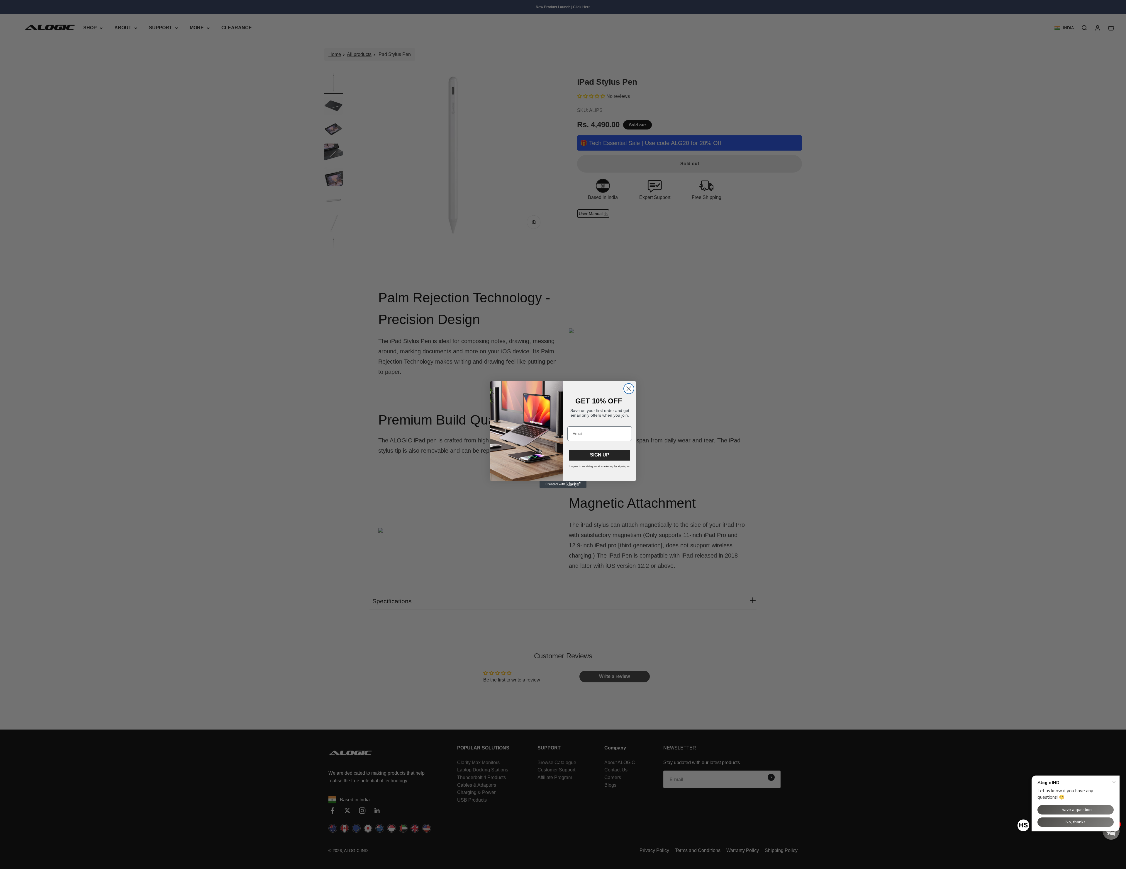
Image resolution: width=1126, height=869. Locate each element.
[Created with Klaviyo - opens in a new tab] (563, 484)
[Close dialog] (629, 389)
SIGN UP (599, 454)
